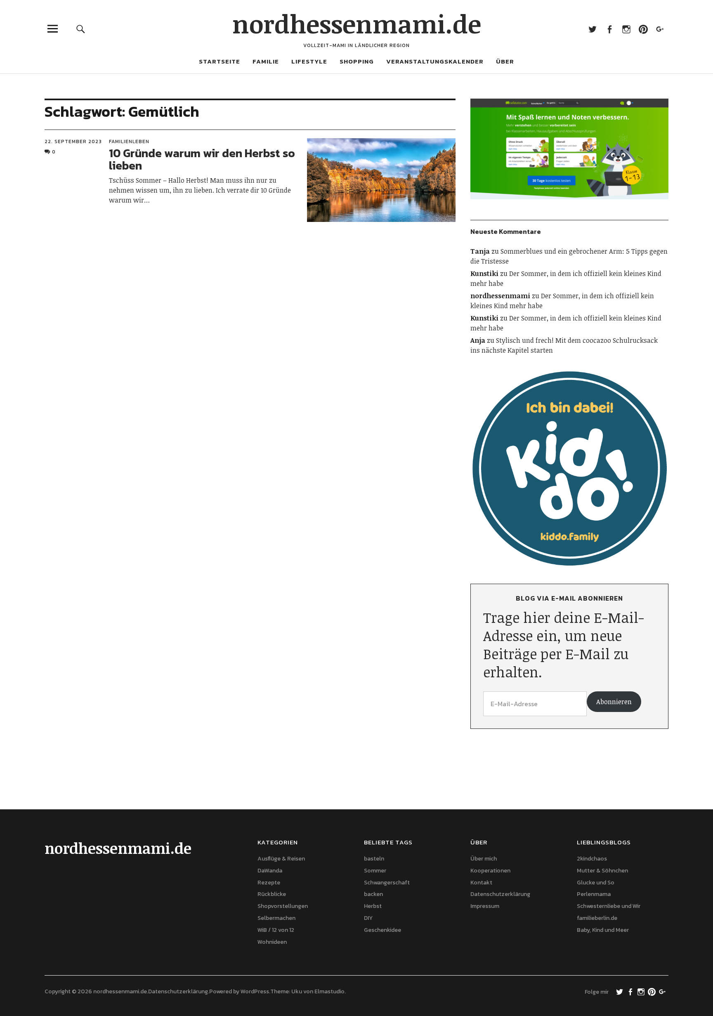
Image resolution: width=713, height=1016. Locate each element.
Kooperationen (490, 870)
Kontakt (481, 882)
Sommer (375, 870)
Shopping (357, 61)
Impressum (484, 906)
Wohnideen (272, 942)
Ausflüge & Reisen (281, 858)
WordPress (255, 991)
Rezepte (268, 882)
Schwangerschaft (387, 882)
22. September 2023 (73, 141)
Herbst (373, 906)
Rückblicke (271, 894)
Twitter (592, 29)
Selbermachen (276, 918)
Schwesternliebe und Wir (608, 906)
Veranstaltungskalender (435, 61)
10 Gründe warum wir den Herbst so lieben (202, 159)
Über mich (483, 858)
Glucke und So (595, 882)
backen (373, 894)
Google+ (660, 29)
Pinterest (643, 29)
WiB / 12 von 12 (275, 930)
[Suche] (81, 29)
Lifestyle (309, 61)
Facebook (609, 29)
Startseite (219, 61)
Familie (266, 61)
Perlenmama (594, 894)
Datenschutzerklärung (500, 894)
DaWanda (269, 870)
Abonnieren (614, 701)
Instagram (626, 29)
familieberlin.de (597, 918)
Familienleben (129, 141)
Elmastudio (329, 991)
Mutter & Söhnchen (602, 870)
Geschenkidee (382, 930)
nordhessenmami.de (356, 23)
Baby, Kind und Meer (603, 930)
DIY (368, 918)
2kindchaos (592, 858)
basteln (374, 858)
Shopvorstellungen (282, 906)
